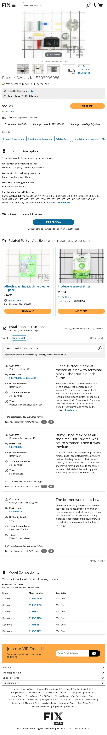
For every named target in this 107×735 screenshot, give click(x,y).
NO (51, 421)
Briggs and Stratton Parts (47, 689)
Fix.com (7, 667)
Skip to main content (53, 5)
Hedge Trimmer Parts (41, 706)
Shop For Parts (11, 677)
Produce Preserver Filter (74, 286)
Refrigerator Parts (49, 699)
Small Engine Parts (85, 703)
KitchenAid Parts (50, 692)
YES (44, 421)
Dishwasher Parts (16, 699)
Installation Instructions (85, 138)
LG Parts (64, 692)
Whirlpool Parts (61, 696)
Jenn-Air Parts (34, 692)
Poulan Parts (31, 696)
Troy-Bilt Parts (46, 696)
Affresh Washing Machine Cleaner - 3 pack (27, 288)
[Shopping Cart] (100, 5)
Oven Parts (91, 699)
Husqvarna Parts (18, 692)
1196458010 (35, 605)
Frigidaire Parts (79, 689)
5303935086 (15, 377)
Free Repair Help (12, 672)
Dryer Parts (65, 699)
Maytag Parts (76, 692)
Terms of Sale (82, 728)
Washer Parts (33, 699)
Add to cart (87, 106)
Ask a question (53, 222)
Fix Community (11, 682)
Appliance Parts (49, 703)
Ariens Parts (28, 689)
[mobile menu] (13, 5)
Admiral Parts (14, 689)
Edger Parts (58, 706)
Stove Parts (78, 699)
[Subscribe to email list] (94, 653)
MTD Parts (89, 692)
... (63, 202)
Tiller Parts (70, 706)
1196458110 (35, 618)
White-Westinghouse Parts (82, 696)
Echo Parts (65, 689)
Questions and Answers (40, 138)
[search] (88, 5)
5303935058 (29, 377)
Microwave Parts (32, 703)
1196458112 (35, 631)
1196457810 (35, 598)
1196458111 (35, 624)
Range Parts (17, 703)
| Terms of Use (63, 728)
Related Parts (63, 138)
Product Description (13, 138)
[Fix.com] (6, 5)
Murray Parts (17, 696)
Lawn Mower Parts (67, 703)
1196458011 (35, 611)
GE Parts (92, 689)
